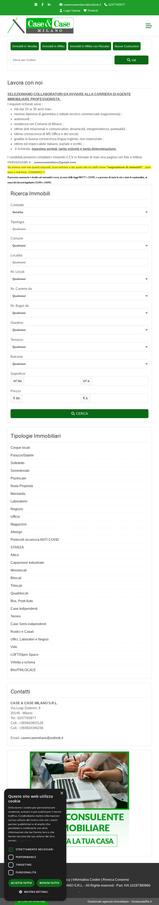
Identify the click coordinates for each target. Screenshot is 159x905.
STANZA (17, 547)
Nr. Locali (17, 271)
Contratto (17, 205)
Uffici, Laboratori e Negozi (30, 639)
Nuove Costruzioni (127, 46)
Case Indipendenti (24, 608)
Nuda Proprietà (22, 486)
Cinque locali (20, 447)
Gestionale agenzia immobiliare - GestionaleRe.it (120, 901)
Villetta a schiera (23, 662)
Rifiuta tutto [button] (49, 883)
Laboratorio (19, 501)
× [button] (61, 793)
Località (16, 255)
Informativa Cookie (86, 879)
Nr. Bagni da (20, 305)
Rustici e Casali (22, 631)
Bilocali (16, 578)
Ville (14, 647)
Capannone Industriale (27, 562)
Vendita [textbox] (17, 212)
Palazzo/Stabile (22, 455)
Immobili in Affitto (53, 46)
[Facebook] (43, 4)
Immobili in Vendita (24, 46)
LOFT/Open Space (24, 654)
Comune (17, 238)
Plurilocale (18, 478)
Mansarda (18, 493)
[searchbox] (80, 229)
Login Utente (71, 10)
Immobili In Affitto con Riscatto (89, 46)
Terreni (16, 616)
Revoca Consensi (116, 879)
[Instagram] (36, 4)
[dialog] (35, 845)
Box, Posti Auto (22, 601)
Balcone (17, 356)
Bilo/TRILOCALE (23, 670)
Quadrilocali (19, 593)
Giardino (17, 322)
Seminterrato (20, 470)
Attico (15, 555)
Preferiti (92, 10)
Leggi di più (24, 840)
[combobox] (79, 212)
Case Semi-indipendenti (28, 624)
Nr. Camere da (21, 288)
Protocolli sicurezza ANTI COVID (35, 539)
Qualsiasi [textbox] (19, 245)
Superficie (18, 373)
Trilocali (16, 585)
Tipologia (17, 222)
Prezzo (16, 391)
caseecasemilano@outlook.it (82, 4)
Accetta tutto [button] (21, 883)
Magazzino (19, 524)
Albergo (16, 532)
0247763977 (116, 4)
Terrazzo (17, 339)
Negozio (17, 509)
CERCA (81, 413)
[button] (35, 892)
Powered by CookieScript (35, 896)
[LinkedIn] (49, 4)
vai (133, 60)
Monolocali (19, 570)
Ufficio (15, 516)
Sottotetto (17, 463)
